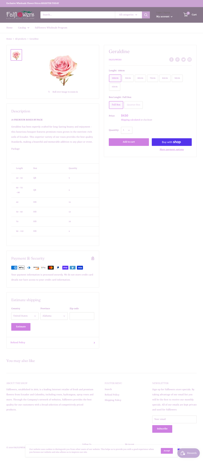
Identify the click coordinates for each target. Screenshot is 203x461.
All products (20, 39)
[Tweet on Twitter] (183, 59)
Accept (167, 451)
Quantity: (114, 130)
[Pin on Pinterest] (177, 59)
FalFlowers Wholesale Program (51, 27)
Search (108, 389)
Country (15, 308)
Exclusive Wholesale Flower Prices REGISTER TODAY (32, 3)
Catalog (22, 27)
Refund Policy (17, 342)
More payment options (172, 149)
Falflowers (115, 60)
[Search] (146, 14)
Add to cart (129, 142)
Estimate (21, 326)
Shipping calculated (130, 120)
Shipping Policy (113, 400)
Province (45, 308)
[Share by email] (189, 59)
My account (163, 16)
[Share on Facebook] (171, 59)
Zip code (74, 308)
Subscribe (162, 429)
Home (9, 27)
